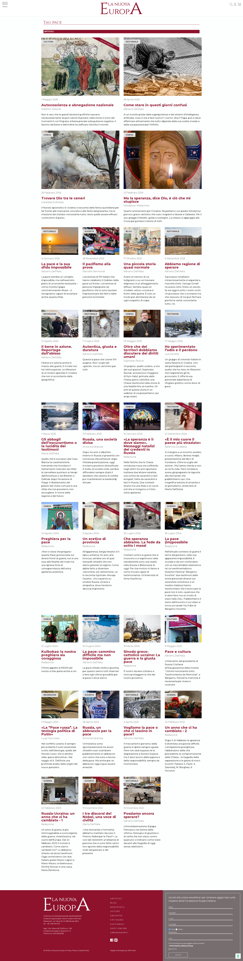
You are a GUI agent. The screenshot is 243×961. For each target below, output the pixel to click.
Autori (115, 911)
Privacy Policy (71, 950)
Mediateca (117, 907)
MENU (5, 6)
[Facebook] (111, 940)
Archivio (116, 915)
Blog (113, 903)
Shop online (118, 928)
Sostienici (117, 924)
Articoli (116, 898)
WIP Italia (132, 950)
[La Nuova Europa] (121, 8)
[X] (115, 940)
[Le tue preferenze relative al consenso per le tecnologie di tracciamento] (238, 956)
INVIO (178, 955)
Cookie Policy (83, 950)
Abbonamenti (119, 932)
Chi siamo (117, 920)
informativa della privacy (181, 946)
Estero (180, 929)
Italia (173, 929)
